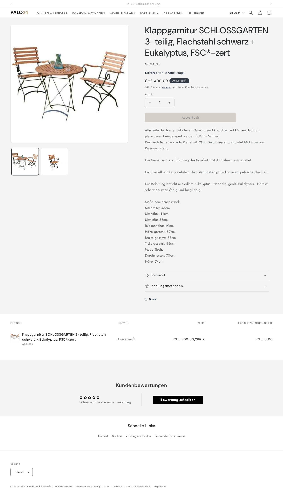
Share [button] (153, 299)
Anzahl (149, 94)
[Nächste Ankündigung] (271, 4)
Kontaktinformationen (138, 486)
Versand (166, 87)
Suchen (117, 436)
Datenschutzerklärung (88, 486)
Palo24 (24, 486)
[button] (250, 12)
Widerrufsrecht (63, 486)
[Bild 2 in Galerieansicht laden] (54, 161)
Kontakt (103, 436)
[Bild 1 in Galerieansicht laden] (25, 161)
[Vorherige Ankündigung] (11, 4)
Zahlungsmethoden (138, 436)
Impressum (160, 486)
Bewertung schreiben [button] (177, 399)
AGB (106, 486)
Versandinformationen (170, 436)
